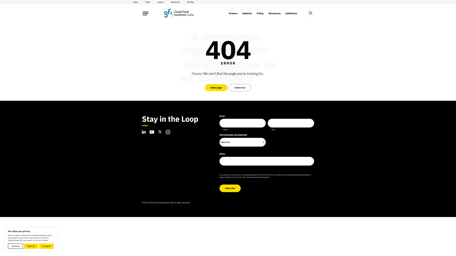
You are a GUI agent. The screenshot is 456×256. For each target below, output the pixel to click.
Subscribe (230, 188)
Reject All (31, 246)
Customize (15, 246)
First (225, 130)
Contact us (239, 87)
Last (273, 130)
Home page (216, 87)
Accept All (46, 246)
